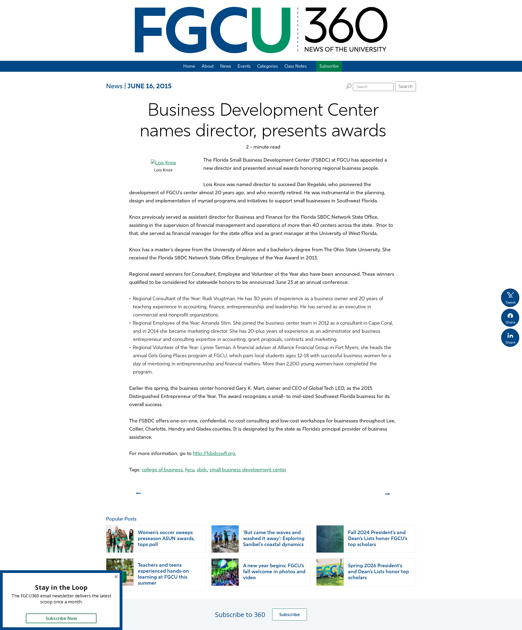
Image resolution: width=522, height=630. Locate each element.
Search (405, 86)
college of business (162, 470)
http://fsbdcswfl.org (214, 454)
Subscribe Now (61, 618)
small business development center (248, 470)
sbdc (202, 470)
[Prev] (138, 496)
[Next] (388, 496)
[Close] (116, 576)
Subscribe (289, 615)
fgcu (189, 470)
